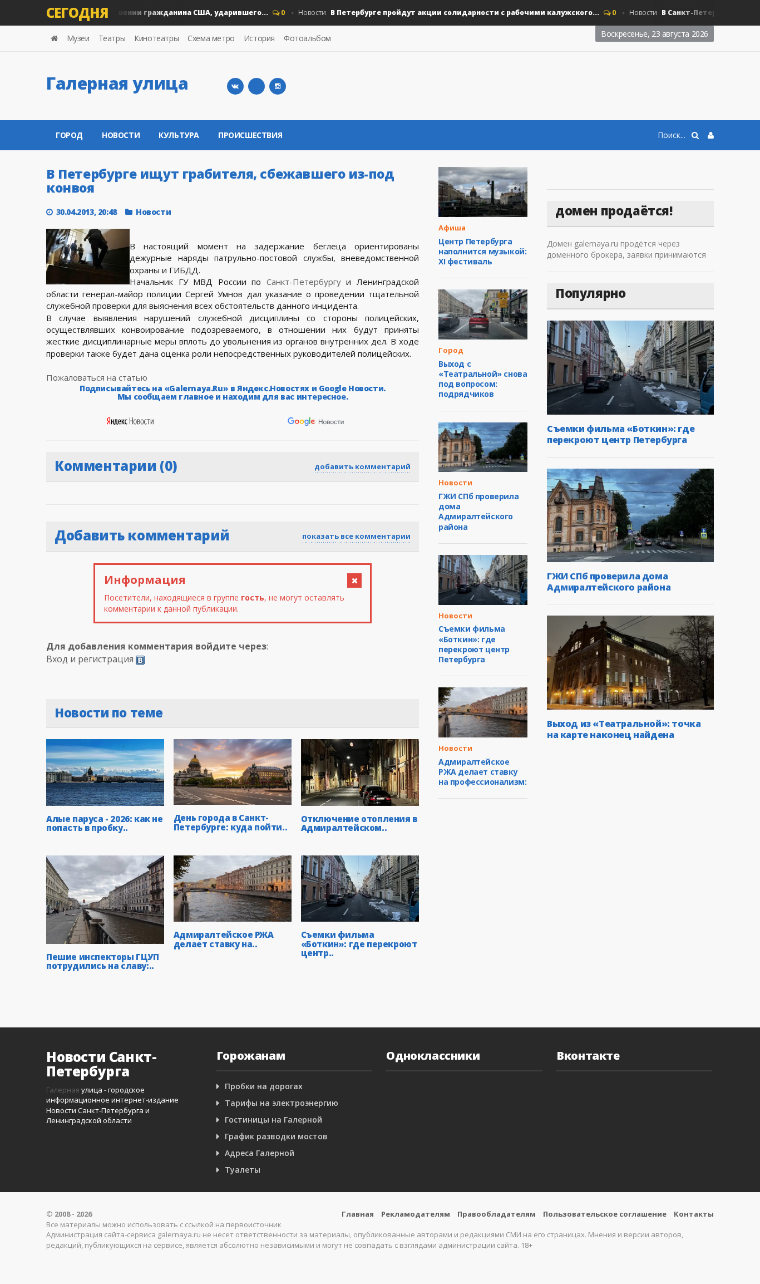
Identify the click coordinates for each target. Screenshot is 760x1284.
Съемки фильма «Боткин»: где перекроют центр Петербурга (474, 644)
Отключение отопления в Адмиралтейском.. (359, 823)
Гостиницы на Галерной (273, 1119)
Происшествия (250, 135)
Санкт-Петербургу (304, 281)
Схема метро (211, 38)
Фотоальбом (307, 38)
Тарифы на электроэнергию (281, 1103)
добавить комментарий (362, 466)
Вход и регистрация (90, 659)
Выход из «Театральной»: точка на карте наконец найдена (623, 729)
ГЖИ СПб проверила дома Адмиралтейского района (478, 511)
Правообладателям (496, 1214)
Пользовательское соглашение (605, 1214)
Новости (436, 12)
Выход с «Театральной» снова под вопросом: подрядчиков (482, 379)
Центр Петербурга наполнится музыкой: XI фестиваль (482, 251)
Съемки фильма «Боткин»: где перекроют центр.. (359, 943)
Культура (179, 135)
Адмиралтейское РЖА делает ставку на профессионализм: (482, 771)
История (259, 38)
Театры (112, 38)
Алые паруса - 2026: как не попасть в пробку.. (104, 823)
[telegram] (256, 86)
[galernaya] (277, 86)
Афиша (452, 228)
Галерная (63, 1090)
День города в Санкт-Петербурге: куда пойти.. (230, 822)
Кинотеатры (156, 38)
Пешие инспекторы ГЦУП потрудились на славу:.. (102, 961)
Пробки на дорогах (264, 1086)
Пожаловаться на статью (96, 377)
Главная (358, 1214)
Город (69, 135)
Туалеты (242, 1169)
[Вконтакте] (235, 86)
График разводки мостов (276, 1136)
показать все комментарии (356, 536)
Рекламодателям (415, 1214)
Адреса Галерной (259, 1153)
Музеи (78, 38)
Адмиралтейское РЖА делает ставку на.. (224, 939)
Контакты (694, 1214)
